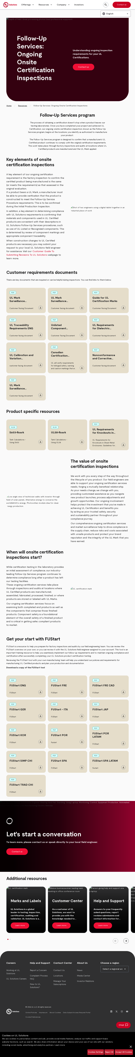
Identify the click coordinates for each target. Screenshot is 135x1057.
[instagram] (121, 1011)
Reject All (109, 1052)
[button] (28, 4)
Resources (22, 106)
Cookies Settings (95, 1052)
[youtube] (127, 1011)
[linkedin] (111, 1011)
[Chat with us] (123, 1025)
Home (8, 106)
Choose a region (109, 963)
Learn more (60, 1045)
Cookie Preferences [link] (32, 1017)
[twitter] (116, 1011)
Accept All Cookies (123, 1052)
